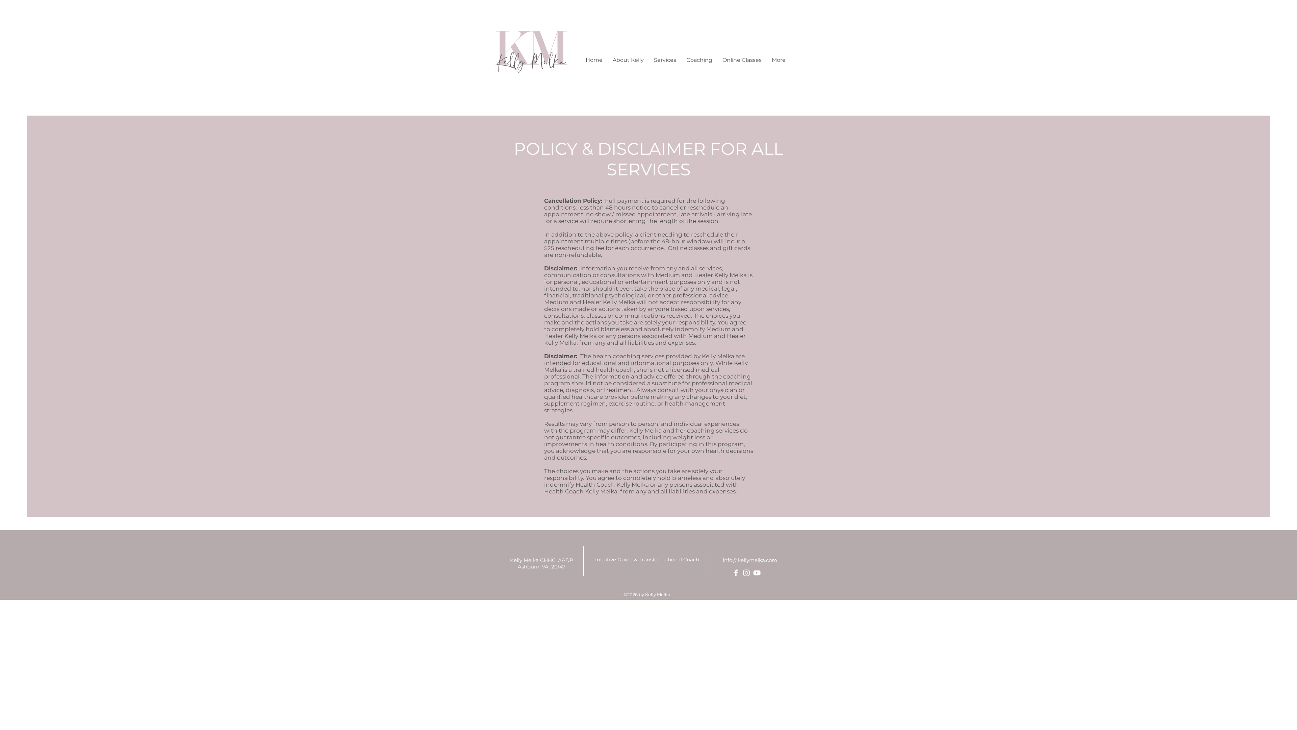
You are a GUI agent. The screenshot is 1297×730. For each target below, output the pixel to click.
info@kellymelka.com (750, 560)
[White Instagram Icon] (746, 572)
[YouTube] (757, 572)
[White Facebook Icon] (736, 572)
